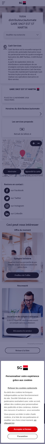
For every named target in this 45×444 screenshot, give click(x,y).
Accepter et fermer (22, 429)
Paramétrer (22, 436)
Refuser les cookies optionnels (22, 388)
